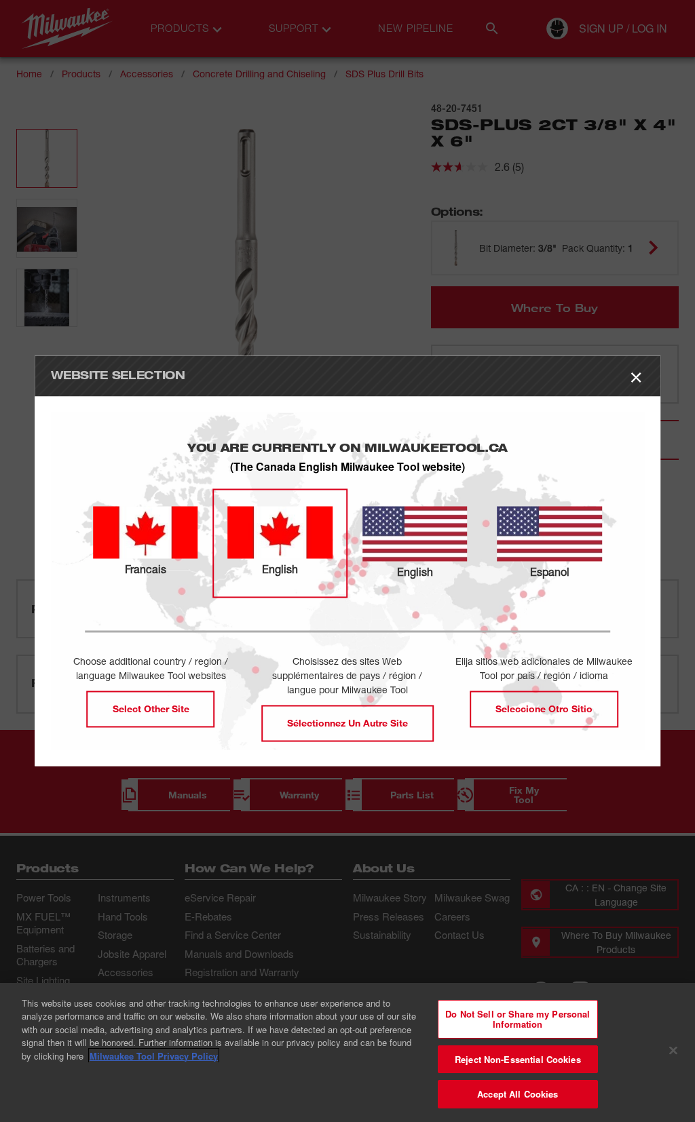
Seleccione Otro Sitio (544, 709)
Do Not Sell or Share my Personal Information (517, 1019)
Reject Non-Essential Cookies (518, 1059)
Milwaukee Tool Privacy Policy (154, 1055)
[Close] (673, 1051)
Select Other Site (151, 709)
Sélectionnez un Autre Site (347, 723)
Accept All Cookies (517, 1093)
